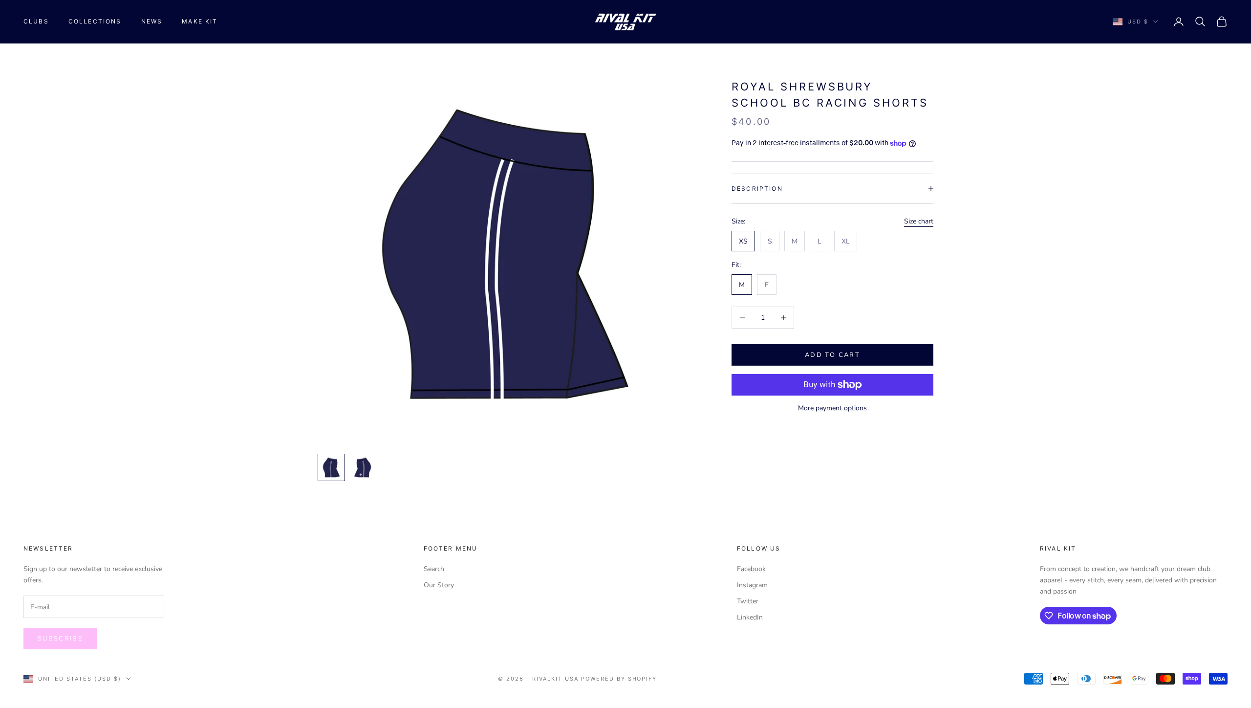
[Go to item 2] (362, 467)
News (152, 21)
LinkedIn (750, 617)
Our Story (439, 585)
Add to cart (832, 355)
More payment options (832, 408)
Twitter (747, 601)
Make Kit (199, 21)
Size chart (918, 221)
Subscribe (60, 638)
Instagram (752, 585)
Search (434, 569)
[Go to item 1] (331, 467)
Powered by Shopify (619, 678)
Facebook (751, 569)
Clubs (36, 21)
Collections (95, 21)
